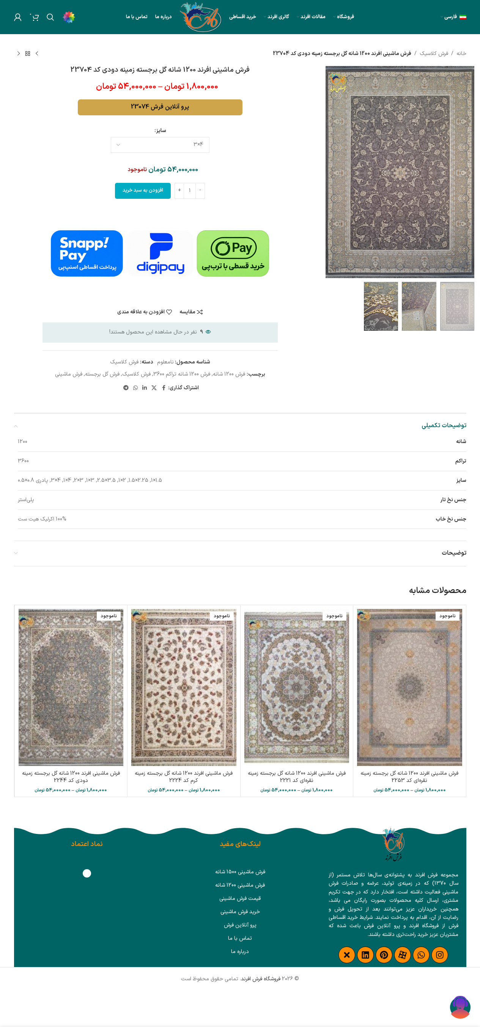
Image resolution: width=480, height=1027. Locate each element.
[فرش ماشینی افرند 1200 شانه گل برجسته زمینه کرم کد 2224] (183, 687)
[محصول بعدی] (18, 53)
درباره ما (240, 952)
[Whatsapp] (421, 955)
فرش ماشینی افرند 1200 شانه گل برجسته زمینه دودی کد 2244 (71, 777)
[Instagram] (439, 955)
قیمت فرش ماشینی (240, 899)
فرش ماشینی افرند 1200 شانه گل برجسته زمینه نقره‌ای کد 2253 (409, 777)
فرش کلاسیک (434, 54)
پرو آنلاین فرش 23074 (160, 107)
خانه (461, 54)
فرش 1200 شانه (229, 374)
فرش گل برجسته (102, 374)
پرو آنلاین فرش (240, 925)
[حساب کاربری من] (17, 17)
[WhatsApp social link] (135, 388)
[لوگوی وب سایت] (200, 17)
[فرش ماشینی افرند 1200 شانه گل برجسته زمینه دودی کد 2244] (71, 687)
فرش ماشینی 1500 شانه (240, 872)
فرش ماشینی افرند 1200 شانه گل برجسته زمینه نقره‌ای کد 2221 (297, 777)
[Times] (346, 955)
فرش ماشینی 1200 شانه (240, 885)
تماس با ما (240, 938)
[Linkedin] (365, 955)
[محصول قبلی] (36, 53)
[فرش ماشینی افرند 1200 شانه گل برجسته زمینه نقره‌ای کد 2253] (409, 687)
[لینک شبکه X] (154, 388)
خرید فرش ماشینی (240, 912)
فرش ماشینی (68, 374)
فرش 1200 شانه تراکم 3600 (181, 374)
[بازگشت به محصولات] (27, 53)
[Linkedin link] (144, 388)
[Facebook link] (163, 388)
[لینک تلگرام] (126, 388)
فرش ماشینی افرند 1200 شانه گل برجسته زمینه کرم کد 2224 (184, 777)
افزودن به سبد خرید (143, 190)
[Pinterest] (384, 955)
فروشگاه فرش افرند (260, 979)
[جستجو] (50, 17)
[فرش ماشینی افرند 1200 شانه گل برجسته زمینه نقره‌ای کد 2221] (296, 687)
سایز (161, 131)
